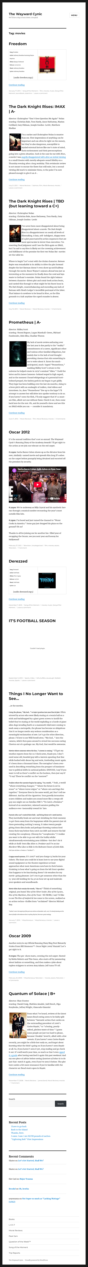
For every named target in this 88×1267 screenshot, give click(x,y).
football (57, 678)
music (52, 91)
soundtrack (20, 93)
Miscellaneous (27, 920)
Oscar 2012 (19, 432)
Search (12, 1099)
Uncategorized (37, 545)
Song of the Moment (30, 91)
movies (46, 91)
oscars (56, 545)
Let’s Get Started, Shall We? (31, 1160)
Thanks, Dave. (17, 1133)
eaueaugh (50, 678)
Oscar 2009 (20, 936)
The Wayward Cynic (25, 14)
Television (27, 545)
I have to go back (18, 1126)
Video (32, 678)
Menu (74, 15)
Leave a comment (40, 93)
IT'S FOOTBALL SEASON (32, 620)
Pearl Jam (13, 1236)
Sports (27, 678)
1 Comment (22, 548)
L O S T (12, 1225)
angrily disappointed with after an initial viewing (43, 157)
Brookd (12, 1189)
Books (12, 1219)
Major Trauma (26, 1179)
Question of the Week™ (20, 1242)
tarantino (28, 93)
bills (38, 678)
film (41, 91)
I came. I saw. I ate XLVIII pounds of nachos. (31, 1136)
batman (36, 185)
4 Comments (14, 980)
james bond (42, 1080)
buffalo (43, 678)
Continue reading (17, 85)
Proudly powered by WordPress (36, 1260)
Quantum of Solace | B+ (32, 993)
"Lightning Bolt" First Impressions (27, 1139)
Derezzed (18, 561)
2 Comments (60, 419)
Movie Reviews (25, 185)
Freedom (18, 43)
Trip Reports (14, 1253)
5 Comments (56, 309)
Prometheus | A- (25, 322)
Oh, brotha (24, 1189)
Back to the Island (19, 1130)
